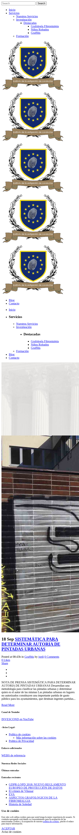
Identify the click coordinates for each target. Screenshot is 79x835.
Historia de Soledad (20, 804)
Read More (8, 705)
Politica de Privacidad (21, 741)
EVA (12, 794)
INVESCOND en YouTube (17, 719)
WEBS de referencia (13, 755)
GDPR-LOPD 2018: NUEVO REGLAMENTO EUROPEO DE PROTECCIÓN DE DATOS (37, 786)
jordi (41, 656)
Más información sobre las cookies (36, 737)
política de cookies (51, 821)
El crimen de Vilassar (21, 791)
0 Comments (51, 656)
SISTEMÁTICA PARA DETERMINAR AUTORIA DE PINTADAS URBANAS (30, 644)
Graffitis (29, 656)
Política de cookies (19, 734)
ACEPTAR (8, 828)
